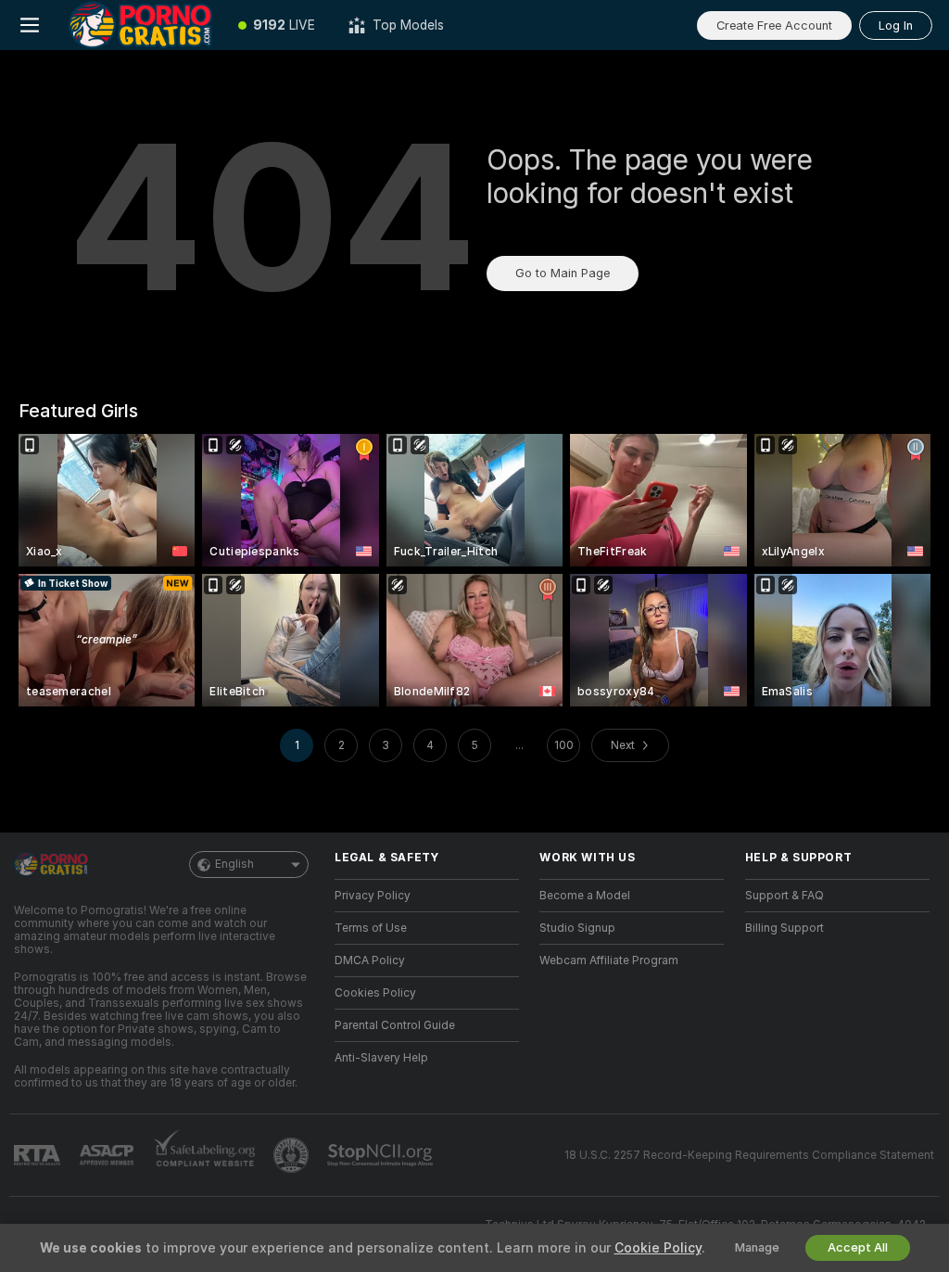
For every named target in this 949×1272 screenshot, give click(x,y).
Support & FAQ (784, 895)
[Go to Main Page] (140, 25)
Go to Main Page (562, 273)
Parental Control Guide (395, 1025)
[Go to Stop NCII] (382, 1155)
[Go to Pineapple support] (292, 1155)
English (234, 864)
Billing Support (784, 928)
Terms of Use (371, 928)
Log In (896, 25)
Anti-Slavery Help (381, 1057)
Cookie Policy (658, 1247)
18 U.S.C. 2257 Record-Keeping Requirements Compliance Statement (749, 1155)
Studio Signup (577, 928)
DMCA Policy (370, 960)
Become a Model (584, 895)
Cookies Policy (375, 992)
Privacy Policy (373, 895)
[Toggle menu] (29, 25)
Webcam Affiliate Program (608, 960)
